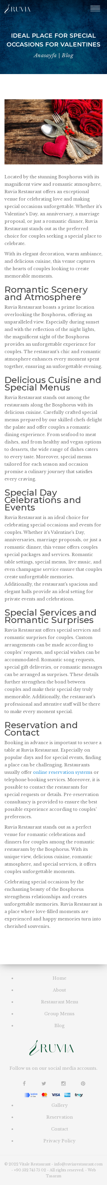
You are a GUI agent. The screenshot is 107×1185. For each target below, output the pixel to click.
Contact (59, 1129)
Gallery (59, 1105)
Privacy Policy (59, 1141)
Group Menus (59, 1013)
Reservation (59, 1117)
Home (59, 978)
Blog (59, 1025)
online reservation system (61, 772)
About (59, 990)
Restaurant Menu (59, 1002)
